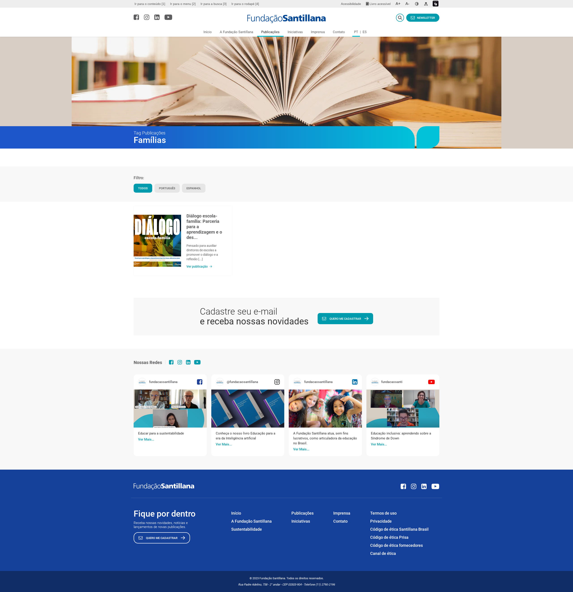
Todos (143, 188)
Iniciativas (295, 32)
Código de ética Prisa (389, 537)
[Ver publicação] (157, 240)
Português (167, 188)
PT (356, 32)
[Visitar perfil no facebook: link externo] (136, 17)
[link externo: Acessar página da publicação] (170, 409)
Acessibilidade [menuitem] (351, 4)
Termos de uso (383, 513)
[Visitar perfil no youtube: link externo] (168, 17)
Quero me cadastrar (345, 318)
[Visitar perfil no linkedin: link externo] (157, 17)
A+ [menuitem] (398, 4)
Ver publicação (197, 266)
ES (365, 32)
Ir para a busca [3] (214, 4)
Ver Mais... (146, 439)
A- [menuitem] (407, 4)
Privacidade (381, 521)
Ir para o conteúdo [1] (150, 4)
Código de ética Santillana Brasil (399, 529)
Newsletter (426, 17)
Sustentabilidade (246, 529)
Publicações (270, 32)
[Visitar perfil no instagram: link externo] (146, 17)
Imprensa (318, 32)
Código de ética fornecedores (396, 545)
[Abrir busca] (400, 18)
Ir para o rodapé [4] (245, 4)
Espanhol (193, 188)
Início (207, 32)
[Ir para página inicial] (286, 18)
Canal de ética (383, 553)
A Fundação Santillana (236, 32)
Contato (339, 32)
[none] (416, 4)
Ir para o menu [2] (183, 4)
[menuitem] (150, 4)
